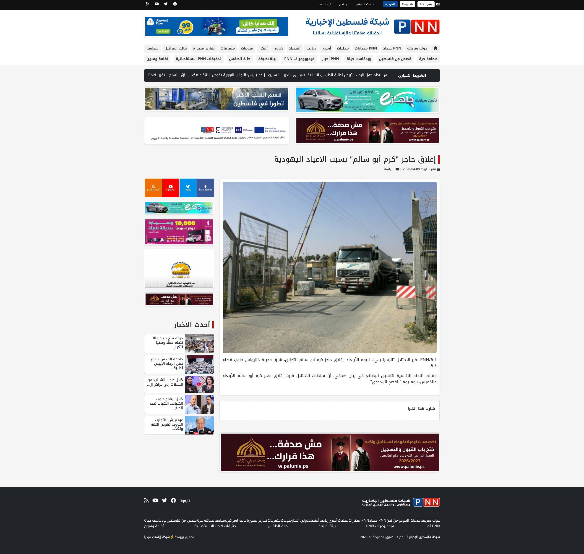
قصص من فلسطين (395, 58)
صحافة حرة (428, 58)
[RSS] (147, 5)
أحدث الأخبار (192, 325)
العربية (390, 4)
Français (426, 4)
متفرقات (228, 48)
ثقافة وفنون (157, 58)
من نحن (343, 4)
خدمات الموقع (365, 4)
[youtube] (156, 5)
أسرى (326, 48)
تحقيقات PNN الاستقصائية (198, 58)
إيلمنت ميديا (152, 537)
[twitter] (165, 5)
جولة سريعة (417, 48)
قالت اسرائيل (175, 48)
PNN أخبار (330, 58)
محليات (343, 48)
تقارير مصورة (204, 48)
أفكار (263, 48)
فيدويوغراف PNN (299, 58)
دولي (278, 48)
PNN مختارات (366, 48)
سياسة (152, 48)
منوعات (247, 48)
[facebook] (175, 5)
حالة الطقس (239, 58)
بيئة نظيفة (267, 58)
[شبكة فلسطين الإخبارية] (372, 25)
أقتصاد (294, 48)
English (407, 4)
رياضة (311, 48)
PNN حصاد (392, 48)
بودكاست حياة (359, 58)
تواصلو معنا (324, 4)
